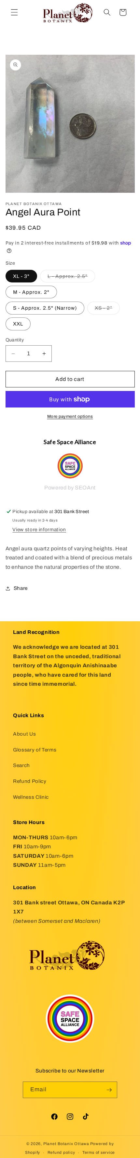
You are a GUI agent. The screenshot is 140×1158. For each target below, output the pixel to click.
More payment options (70, 416)
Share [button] (21, 588)
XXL (18, 324)
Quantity (15, 339)
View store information (39, 529)
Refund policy (61, 1152)
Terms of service (98, 1152)
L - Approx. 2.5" (71, 277)
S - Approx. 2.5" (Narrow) (45, 308)
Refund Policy (30, 781)
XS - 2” (107, 309)
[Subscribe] (109, 1090)
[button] (14, 12)
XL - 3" (21, 276)
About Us (24, 734)
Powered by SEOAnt (70, 487)
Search (21, 765)
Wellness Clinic (31, 797)
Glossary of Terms (34, 749)
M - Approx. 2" (31, 292)
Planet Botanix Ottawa (66, 1143)
